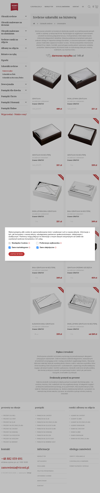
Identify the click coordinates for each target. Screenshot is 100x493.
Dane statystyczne (49, 247)
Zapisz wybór (16, 254)
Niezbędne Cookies (21, 243)
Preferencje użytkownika (51, 243)
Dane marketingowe (21, 247)
